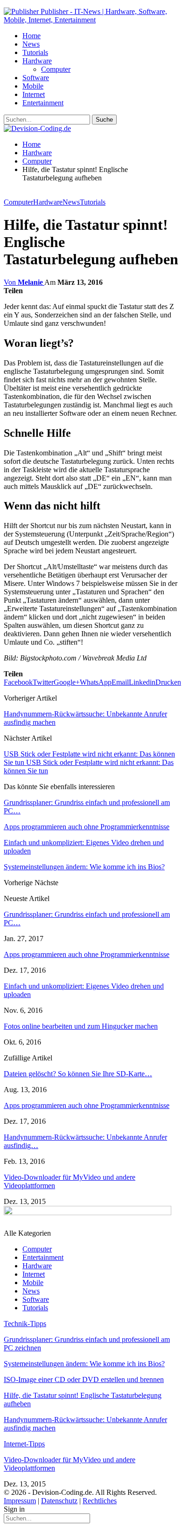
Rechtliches (100, 1501)
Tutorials (35, 52)
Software (35, 78)
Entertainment (42, 103)
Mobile (32, 86)
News (31, 44)
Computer (55, 69)
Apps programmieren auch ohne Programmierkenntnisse (86, 954)
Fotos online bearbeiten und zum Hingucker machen (81, 1026)
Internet (33, 94)
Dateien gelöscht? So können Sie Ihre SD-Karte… (78, 1074)
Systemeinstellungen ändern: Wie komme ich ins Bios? (84, 1364)
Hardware (37, 61)
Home (31, 36)
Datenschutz (59, 1501)
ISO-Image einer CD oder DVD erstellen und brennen (84, 1379)
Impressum (20, 1501)
